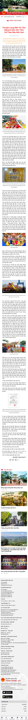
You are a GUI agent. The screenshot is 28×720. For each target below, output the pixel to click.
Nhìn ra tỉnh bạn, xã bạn (6, 648)
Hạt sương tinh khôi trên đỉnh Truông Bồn (13, 571)
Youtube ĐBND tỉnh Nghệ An (7, 667)
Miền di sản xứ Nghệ (5, 638)
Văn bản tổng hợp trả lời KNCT (7, 614)
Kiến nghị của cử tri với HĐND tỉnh (8, 611)
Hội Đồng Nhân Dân (20, 16)
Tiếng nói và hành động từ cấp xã (8, 605)
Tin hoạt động (4, 582)
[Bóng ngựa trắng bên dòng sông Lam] (14, 478)
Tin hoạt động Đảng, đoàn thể (7, 592)
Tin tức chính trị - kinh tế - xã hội (8, 601)
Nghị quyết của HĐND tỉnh (6, 596)
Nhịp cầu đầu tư (4, 628)
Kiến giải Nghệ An (4, 634)
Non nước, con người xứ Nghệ (7, 639)
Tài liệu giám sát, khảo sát (6, 585)
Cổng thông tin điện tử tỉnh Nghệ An (8, 670)
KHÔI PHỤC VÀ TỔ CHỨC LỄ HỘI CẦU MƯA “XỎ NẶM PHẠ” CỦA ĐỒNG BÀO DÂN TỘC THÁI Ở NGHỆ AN (13, 549)
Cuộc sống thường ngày (6, 658)
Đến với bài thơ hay (5, 654)
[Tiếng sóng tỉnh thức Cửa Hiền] (14, 519)
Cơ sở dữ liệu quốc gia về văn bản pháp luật (10, 673)
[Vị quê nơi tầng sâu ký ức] (14, 498)
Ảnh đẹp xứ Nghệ (4, 644)
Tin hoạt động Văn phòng (6, 591)
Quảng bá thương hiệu (5, 663)
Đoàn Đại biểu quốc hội (9, 16)
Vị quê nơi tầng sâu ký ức (8, 508)
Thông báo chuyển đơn (6, 612)
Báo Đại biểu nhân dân (5, 674)
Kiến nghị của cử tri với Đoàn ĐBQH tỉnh (9, 609)
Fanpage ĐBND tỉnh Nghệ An (7, 668)
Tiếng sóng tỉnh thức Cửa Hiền (10, 528)
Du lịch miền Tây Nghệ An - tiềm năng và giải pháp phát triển (14, 642)
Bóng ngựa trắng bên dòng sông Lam (12, 487)
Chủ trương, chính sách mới (7, 615)
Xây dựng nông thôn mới (6, 624)
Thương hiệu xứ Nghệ (5, 641)
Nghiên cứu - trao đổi (5, 632)
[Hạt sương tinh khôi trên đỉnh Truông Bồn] (14, 562)
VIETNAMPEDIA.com (24, 699)
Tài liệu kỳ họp (4, 583)
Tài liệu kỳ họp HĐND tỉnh (6, 593)
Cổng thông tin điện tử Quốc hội (8, 671)
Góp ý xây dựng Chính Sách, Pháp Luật (9, 619)
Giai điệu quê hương (5, 652)
